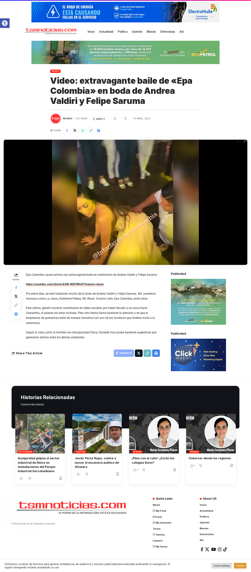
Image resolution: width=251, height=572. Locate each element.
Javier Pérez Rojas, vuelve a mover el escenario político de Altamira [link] (97, 462)
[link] (5, 23)
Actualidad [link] (25, 451)
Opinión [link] (137, 451)
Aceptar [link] (240, 565)
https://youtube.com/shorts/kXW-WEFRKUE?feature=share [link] (65, 284)
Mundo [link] (55, 71)
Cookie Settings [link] (222, 565)
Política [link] (80, 451)
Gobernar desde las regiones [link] (210, 458)
